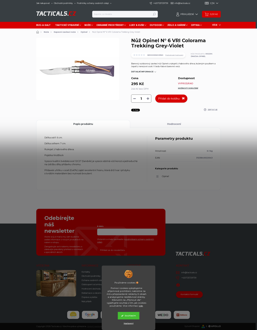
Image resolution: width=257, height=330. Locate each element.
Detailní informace (142, 71)
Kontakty (86, 272)
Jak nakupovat (43, 3)
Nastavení (128, 323)
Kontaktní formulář (189, 294)
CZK (212, 3)
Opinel (165, 176)
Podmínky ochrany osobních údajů (93, 3)
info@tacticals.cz (189, 272)
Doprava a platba (89, 297)
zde (141, 306)
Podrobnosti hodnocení (174, 55)
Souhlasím (130, 315)
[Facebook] (178, 285)
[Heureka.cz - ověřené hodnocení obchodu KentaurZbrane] (73, 315)
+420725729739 (188, 278)
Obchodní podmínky (63, 3)
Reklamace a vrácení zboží (94, 293)
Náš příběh (87, 301)
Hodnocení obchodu (91, 289)
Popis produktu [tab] (83, 124)
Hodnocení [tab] (174, 124)
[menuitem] (44, 25)
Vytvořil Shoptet (192, 326)
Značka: (198, 56)
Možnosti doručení (188, 88)
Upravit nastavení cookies (99, 326)
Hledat (154, 14)
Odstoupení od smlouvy (93, 284)
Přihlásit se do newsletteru (112, 250)
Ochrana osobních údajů (93, 280)
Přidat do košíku (169, 98)
